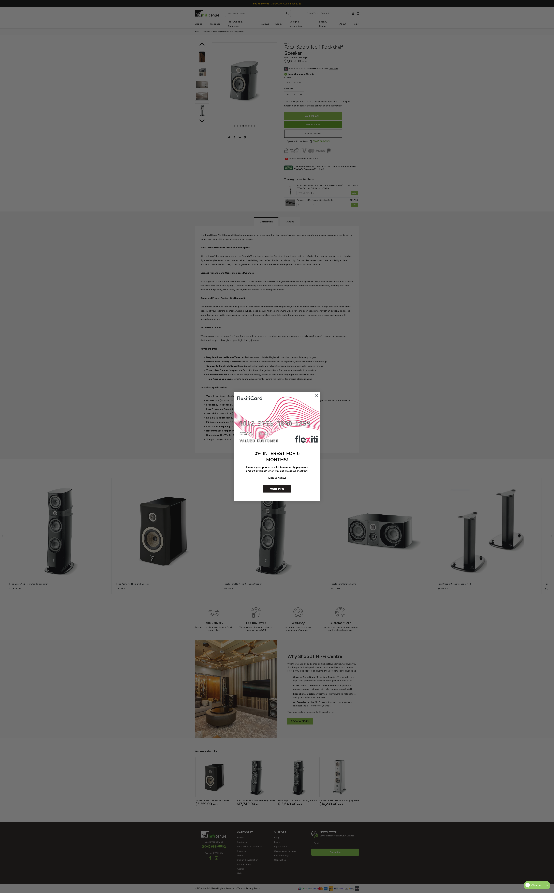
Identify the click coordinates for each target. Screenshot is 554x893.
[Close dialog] (316, 395)
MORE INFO (277, 489)
